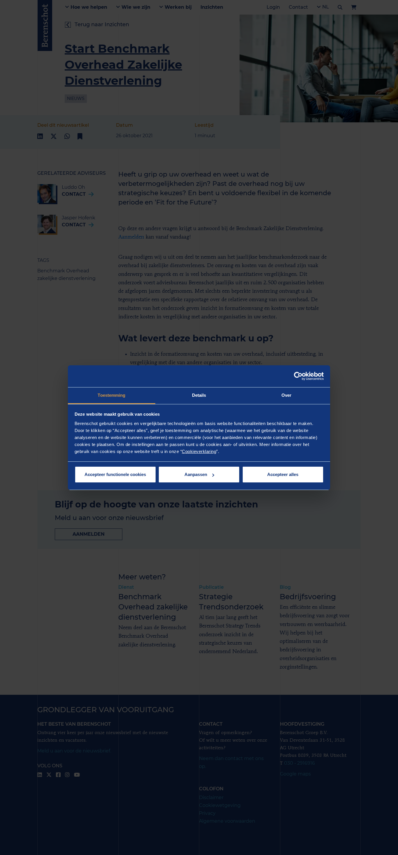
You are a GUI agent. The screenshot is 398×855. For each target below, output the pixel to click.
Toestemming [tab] (111, 395)
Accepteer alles (282, 474)
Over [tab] (286, 395)
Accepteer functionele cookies (115, 474)
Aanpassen (195, 474)
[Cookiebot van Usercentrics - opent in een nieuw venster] (298, 376)
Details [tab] (199, 395)
